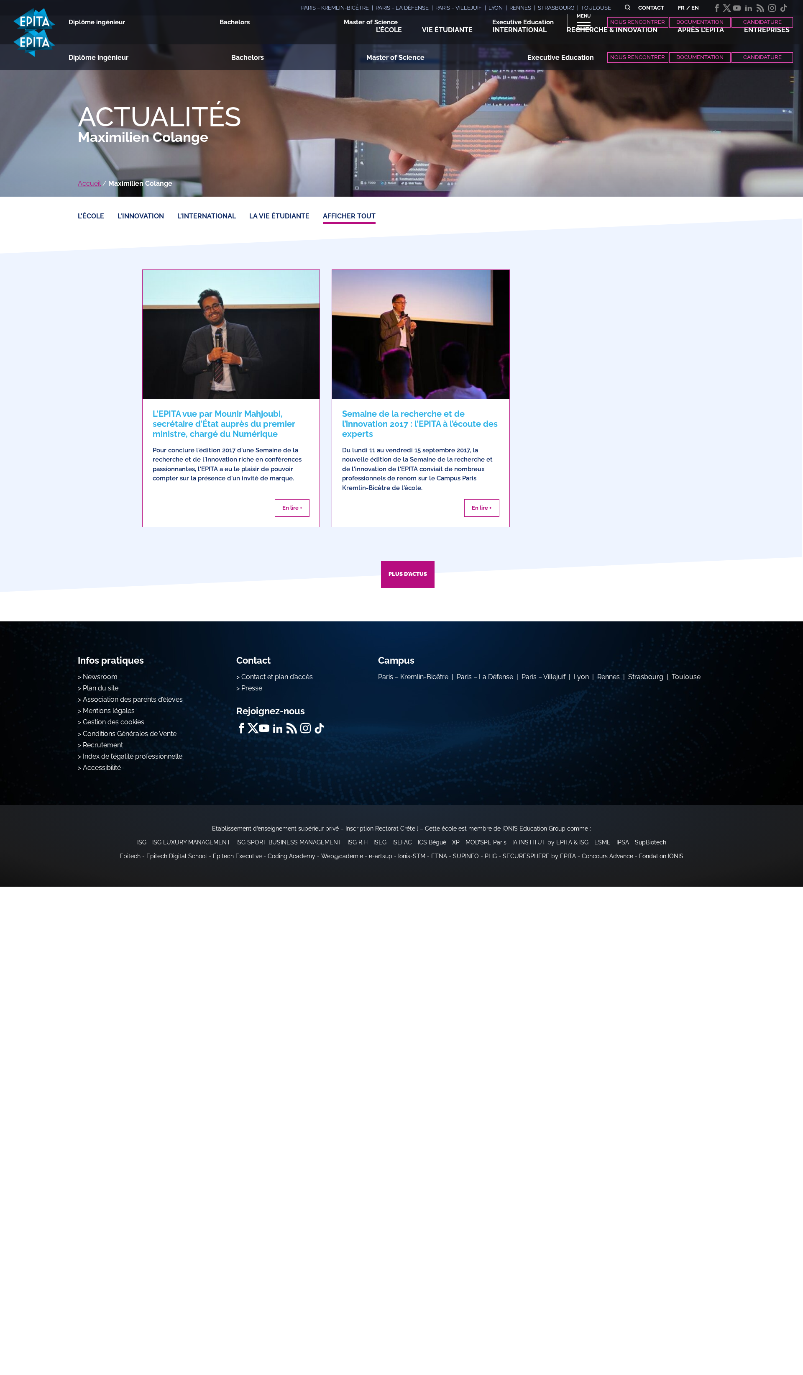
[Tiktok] (784, 8)
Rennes (608, 677)
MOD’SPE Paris (485, 842)
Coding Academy (291, 856)
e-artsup (380, 856)
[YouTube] (737, 8)
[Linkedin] (749, 8)
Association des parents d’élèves (133, 699)
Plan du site (100, 688)
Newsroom (100, 677)
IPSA (622, 842)
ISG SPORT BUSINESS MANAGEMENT (289, 842)
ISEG (379, 842)
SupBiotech (650, 842)
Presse (251, 688)
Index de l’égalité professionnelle (132, 756)
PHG (491, 856)
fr (681, 8)
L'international (206, 216)
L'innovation (141, 216)
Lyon (581, 677)
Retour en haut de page (761, 1341)
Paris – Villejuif (543, 677)
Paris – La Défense (485, 677)
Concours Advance (607, 856)
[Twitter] (727, 8)
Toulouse (686, 677)
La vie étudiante (279, 216)
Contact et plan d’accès (277, 677)
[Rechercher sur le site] (627, 8)
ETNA (439, 856)
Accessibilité (102, 768)
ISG (141, 842)
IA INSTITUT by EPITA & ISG (550, 842)
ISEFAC (402, 842)
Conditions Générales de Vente (129, 734)
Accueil (89, 183)
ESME (602, 842)
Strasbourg (645, 677)
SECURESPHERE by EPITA (539, 856)
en (695, 8)
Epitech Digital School (176, 856)
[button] (389, 30)
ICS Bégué (432, 842)
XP (456, 842)
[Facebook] (717, 8)
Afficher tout (349, 216)
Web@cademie (342, 856)
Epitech (130, 856)
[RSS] (760, 8)
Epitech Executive (237, 856)
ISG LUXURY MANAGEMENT (191, 842)
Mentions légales (109, 711)
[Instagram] (772, 8)
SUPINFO (466, 856)
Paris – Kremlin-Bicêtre (413, 677)
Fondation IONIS (661, 856)
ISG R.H (358, 842)
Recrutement (103, 745)
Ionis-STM (411, 856)
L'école (91, 216)
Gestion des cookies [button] (113, 722)
